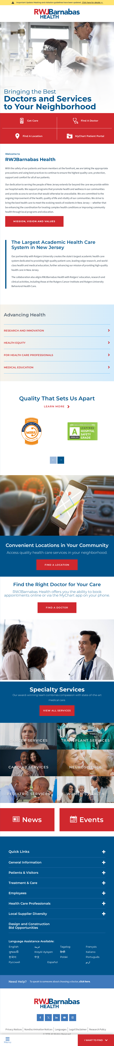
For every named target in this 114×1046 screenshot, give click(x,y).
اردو (88, 962)
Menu (7, 1042)
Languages (60, 1029)
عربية (37, 946)
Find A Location (32, 136)
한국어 (12, 956)
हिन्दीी (62, 951)
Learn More (55, 406)
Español (52, 962)
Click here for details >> (92, 2)
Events (91, 819)
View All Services (57, 710)
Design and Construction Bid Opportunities (29, 926)
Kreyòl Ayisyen (43, 951)
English (14, 946)
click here (84, 981)
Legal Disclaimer (78, 1029)
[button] (96, 1040)
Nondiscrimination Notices (38, 1029)
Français (91, 946)
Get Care (32, 120)
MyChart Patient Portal (89, 136)
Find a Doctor (57, 607)
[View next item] (60, 460)
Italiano (90, 951)
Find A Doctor (89, 120)
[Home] (57, 14)
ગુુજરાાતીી (14, 951)
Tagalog (65, 946)
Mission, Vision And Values (34, 221)
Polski (64, 956)
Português (92, 956)
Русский (14, 962)
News (32, 819)
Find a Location (57, 564)
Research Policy (97, 1029)
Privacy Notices (13, 1029)
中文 (36, 956)
